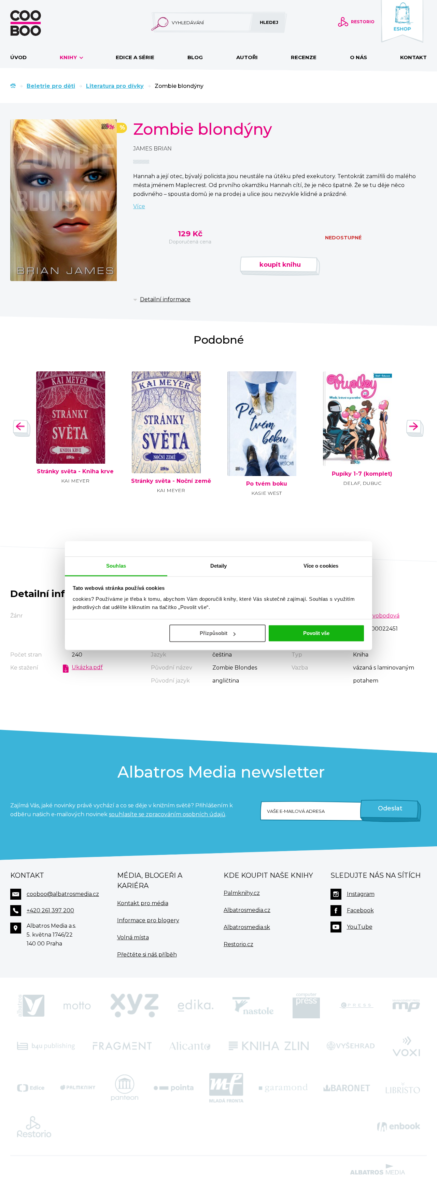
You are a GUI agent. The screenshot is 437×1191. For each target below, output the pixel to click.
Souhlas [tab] (116, 566)
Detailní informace (165, 299)
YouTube (359, 927)
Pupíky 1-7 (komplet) (362, 474)
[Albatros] (30, 1005)
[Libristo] (403, 1087)
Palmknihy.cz (242, 893)
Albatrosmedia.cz (247, 910)
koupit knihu (280, 264)
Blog (195, 57)
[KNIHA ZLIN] (268, 1045)
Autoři (247, 57)
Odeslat (390, 808)
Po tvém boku (266, 484)
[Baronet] (346, 1087)
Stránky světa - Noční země (171, 481)
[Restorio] (34, 1126)
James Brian (152, 148)
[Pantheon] (124, 1087)
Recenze (303, 57)
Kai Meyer (75, 481)
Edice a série (135, 57)
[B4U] (46, 1045)
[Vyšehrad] (351, 1045)
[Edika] (195, 1005)
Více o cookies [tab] (321, 566)
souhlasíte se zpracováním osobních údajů (167, 814)
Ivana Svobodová (376, 615)
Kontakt (413, 57)
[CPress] (356, 1005)
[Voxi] (406, 1045)
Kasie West (266, 493)
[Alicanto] (190, 1045)
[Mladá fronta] (226, 1087)
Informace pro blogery (148, 920)
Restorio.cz (238, 944)
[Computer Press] (306, 1005)
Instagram (361, 894)
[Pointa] (173, 1087)
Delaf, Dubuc (362, 483)
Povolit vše (316, 633)
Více (139, 206)
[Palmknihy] (77, 1087)
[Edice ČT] (30, 1087)
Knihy (69, 57)
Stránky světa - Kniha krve (75, 471)
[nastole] (253, 1005)
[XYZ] (134, 1005)
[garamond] (283, 1087)
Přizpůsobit (213, 633)
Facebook (360, 910)
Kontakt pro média (142, 903)
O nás (358, 57)
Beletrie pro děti (51, 86)
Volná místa (133, 937)
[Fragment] (122, 1045)
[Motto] (77, 1005)
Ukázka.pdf (87, 667)
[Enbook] (398, 1126)
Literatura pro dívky (115, 86)
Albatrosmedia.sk (247, 927)
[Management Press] (406, 1005)
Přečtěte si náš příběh (147, 954)
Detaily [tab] (218, 566)
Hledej (269, 22)
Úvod (18, 57)
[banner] (36, 23)
